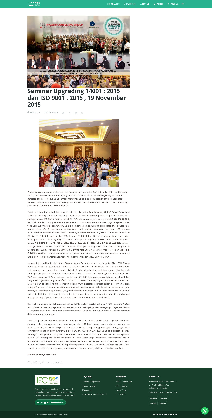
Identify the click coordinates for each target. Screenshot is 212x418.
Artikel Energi (121, 386)
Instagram (163, 398)
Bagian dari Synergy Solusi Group (165, 414)
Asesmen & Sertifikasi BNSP (94, 394)
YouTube (153, 403)
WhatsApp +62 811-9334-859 (50, 402)
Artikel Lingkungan (124, 382)
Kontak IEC (120, 394)
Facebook (153, 398)
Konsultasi (87, 390)
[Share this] (63, 113)
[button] (183, 4)
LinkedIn (163, 403)
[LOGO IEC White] (33, 4)
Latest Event (53, 112)
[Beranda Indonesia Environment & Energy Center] (47, 380)
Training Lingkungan (91, 382)
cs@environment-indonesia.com (163, 392)
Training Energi (88, 386)
